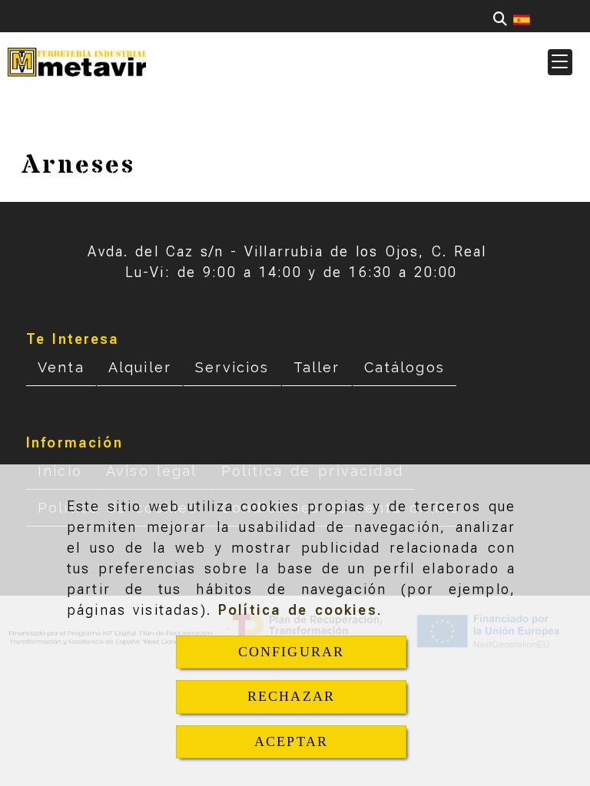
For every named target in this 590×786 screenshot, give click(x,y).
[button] (560, 62)
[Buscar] (500, 18)
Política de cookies (297, 610)
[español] (521, 19)
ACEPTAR (291, 741)
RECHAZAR (291, 696)
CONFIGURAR (291, 651)
